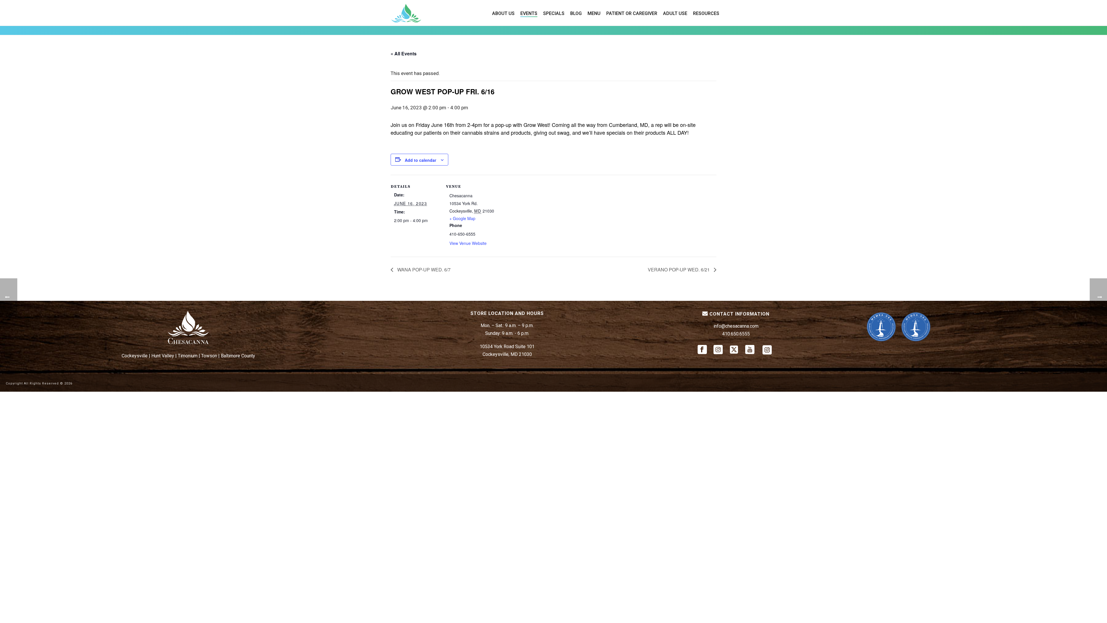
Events (528, 13)
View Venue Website (468, 243)
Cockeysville (135, 356)
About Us (503, 13)
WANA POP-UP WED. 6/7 (423, 269)
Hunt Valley (162, 356)
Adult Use (675, 13)
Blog (576, 13)
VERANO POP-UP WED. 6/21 (679, 269)
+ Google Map (462, 218)
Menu (594, 13)
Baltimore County (238, 356)
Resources (706, 13)
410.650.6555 (736, 334)
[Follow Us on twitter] (734, 350)
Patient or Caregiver (631, 13)
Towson (209, 356)
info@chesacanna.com (735, 326)
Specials (553, 13)
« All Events (404, 53)
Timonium (187, 356)
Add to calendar (420, 160)
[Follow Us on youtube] (749, 350)
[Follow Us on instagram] (718, 350)
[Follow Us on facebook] (702, 350)
